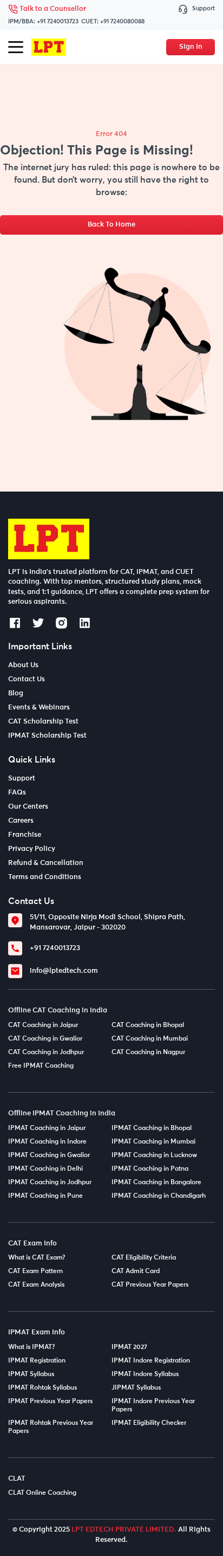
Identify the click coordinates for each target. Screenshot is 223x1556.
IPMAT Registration (36, 1361)
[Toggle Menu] (15, 47)
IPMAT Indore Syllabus (145, 1374)
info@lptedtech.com (64, 970)
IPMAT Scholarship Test (47, 735)
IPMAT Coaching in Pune (45, 1196)
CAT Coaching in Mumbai (150, 1039)
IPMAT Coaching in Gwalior (49, 1155)
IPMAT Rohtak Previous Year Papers (50, 1427)
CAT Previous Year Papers (150, 1285)
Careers (21, 820)
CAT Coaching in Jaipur (43, 1025)
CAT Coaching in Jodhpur (46, 1052)
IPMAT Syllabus (31, 1374)
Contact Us (26, 679)
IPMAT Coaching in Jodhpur (49, 1182)
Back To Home (111, 224)
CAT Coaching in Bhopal (148, 1025)
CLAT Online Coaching (42, 1493)
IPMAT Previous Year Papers (50, 1401)
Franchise (24, 834)
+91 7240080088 (122, 21)
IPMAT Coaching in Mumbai (153, 1142)
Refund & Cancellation (45, 863)
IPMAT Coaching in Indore (47, 1142)
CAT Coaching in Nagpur (148, 1052)
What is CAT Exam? (36, 1258)
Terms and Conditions (44, 877)
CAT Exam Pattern (35, 1271)
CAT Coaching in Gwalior (45, 1039)
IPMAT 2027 (129, 1347)
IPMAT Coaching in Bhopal (152, 1128)
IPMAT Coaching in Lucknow (154, 1155)
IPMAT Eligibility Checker (149, 1423)
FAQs (17, 792)
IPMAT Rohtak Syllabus (42, 1388)
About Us (23, 665)
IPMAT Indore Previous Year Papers (153, 1405)
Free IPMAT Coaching (41, 1066)
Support (203, 8)
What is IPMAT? (31, 1347)
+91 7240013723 (57, 21)
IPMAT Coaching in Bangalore (156, 1182)
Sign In (190, 46)
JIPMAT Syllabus (136, 1388)
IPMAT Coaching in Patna (150, 1169)
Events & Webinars (39, 707)
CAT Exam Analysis (36, 1285)
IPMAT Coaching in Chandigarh (159, 1196)
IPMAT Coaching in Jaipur (47, 1128)
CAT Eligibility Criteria (144, 1258)
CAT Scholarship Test (43, 721)
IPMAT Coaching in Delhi (45, 1169)
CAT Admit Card (136, 1271)
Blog (15, 693)
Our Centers (28, 806)
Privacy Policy (31, 849)
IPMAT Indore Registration (151, 1361)
